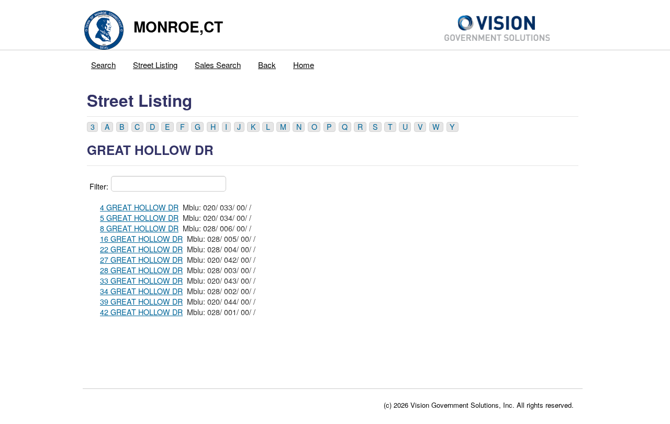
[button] (92, 127)
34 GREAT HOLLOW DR (141, 291)
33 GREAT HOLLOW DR (141, 280)
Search (103, 64)
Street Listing (155, 64)
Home (303, 64)
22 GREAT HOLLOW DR (141, 249)
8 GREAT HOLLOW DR (139, 228)
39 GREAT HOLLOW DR (141, 301)
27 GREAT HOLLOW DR (141, 259)
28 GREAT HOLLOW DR (141, 270)
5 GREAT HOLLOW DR (139, 218)
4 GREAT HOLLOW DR (139, 207)
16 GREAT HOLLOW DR (141, 238)
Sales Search (218, 64)
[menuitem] (104, 62)
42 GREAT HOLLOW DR (141, 312)
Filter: (99, 186)
